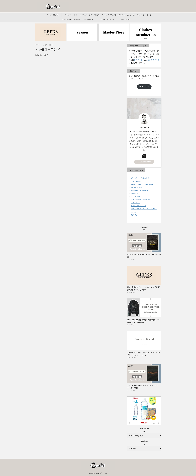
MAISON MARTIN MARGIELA (142, 184)
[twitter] (144, 156)
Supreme (134, 193)
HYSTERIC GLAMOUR (139, 190)
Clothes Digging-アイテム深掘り (107, 15)
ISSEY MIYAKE (136, 181)
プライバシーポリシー (107, 19)
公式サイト (138, 60)
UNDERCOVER (136, 187)
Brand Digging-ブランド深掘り (89, 15)
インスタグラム (153, 60)
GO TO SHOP (144, 87)
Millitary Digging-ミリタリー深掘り (125, 15)
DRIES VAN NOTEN (138, 206)
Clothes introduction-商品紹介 (71, 19)
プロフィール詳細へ (144, 162)
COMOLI (134, 215)
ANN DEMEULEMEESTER (141, 200)
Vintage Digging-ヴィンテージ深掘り (143, 15)
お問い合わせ (125, 19)
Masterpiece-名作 (71, 15)
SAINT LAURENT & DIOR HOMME (144, 209)
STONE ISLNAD (137, 196)
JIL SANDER (135, 203)
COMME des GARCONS (140, 178)
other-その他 (89, 19)
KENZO (133, 212)
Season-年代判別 (53, 15)
